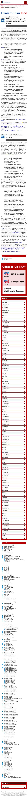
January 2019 (5, 381)
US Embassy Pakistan (8, 711)
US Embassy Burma (7, 659)
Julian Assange (4, 126)
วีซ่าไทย (5, 774)
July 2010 (4, 512)
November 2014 (5, 454)
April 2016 (4, 432)
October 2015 (5, 442)
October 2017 (5, 404)
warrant (16, 127)
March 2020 (4, 360)
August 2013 (5, 475)
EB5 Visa (5, 570)
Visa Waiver (6, 753)
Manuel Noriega (16, 126)
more (25, 122)
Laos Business (6, 596)
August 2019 (5, 370)
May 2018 (4, 394)
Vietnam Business (7, 752)
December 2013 (5, 469)
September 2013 (5, 474)
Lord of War (10, 126)
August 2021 (5, 332)
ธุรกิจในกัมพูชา (6, 762)
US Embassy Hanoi (9, 733)
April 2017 (4, 413)
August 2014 (5, 457)
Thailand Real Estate (8, 634)
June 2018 (4, 393)
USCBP (6, 560)
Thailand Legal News (9, 598)
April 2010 (4, 517)
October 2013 (5, 472)
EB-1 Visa (5, 566)
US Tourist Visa (7, 740)
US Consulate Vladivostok (10, 721)
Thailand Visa (6, 635)
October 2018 (5, 386)
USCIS (5, 751)
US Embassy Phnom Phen (10, 665)
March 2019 (4, 378)
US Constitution (7, 644)
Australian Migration (8, 551)
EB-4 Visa (5, 569)
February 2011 (5, 500)
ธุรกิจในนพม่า (7, 757)
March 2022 (4, 320)
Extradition (3, 59)
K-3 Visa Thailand (7, 587)
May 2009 (4, 535)
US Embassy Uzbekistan (8, 730)
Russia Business (7, 615)
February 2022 (5, 322)
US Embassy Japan (7, 697)
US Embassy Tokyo (7, 728)
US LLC (6, 641)
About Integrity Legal (8, 258)
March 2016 (4, 434)
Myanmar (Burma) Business (9, 608)
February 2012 (5, 485)
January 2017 (5, 418)
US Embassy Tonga (9, 682)
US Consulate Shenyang (10, 673)
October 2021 (5, 328)
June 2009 (4, 533)
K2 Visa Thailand (8, 592)
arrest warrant (15, 123)
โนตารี (5, 775)
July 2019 (4, 371)
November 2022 (5, 307)
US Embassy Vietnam (8, 731)
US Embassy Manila (9, 718)
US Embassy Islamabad (10, 712)
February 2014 (5, 465)
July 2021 (4, 333)
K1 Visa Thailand (7, 591)
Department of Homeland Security (10, 558)
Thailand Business (7, 619)
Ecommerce (6, 571)
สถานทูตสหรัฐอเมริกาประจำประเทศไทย (12, 777)
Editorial (5, 572)
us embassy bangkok (8, 653)
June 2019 (4, 373)
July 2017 (4, 408)
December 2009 (5, 523)
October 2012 (5, 480)
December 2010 (5, 503)
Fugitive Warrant (13, 125)
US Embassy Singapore (8, 723)
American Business (7, 546)
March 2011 (4, 498)
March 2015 (4, 451)
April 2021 (4, 338)
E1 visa (5, 563)
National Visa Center (8, 609)
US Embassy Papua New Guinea (10, 714)
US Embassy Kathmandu (10, 708)
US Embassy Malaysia (8, 700)
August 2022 (5, 312)
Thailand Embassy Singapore (11, 629)
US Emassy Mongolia (8, 648)
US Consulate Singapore (10, 724)
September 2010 (5, 508)
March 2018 (4, 398)
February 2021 (5, 342)
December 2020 (5, 345)
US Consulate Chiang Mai (12, 744)
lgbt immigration (7, 603)
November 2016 (5, 421)
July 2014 (4, 459)
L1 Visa (5, 595)
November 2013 (5, 470)
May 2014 (4, 462)
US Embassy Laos (7, 699)
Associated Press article (9, 154)
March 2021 (4, 340)
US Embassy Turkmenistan (9, 729)
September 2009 (5, 528)
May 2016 (4, 431)
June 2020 (4, 355)
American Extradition (7, 123)
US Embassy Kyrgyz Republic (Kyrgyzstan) (12, 698)
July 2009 (4, 531)
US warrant (13, 249)
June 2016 (4, 429)
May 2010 (4, 515)
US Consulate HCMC (8, 647)
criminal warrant (21, 123)
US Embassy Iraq (7, 696)
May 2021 (4, 337)
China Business (7, 555)
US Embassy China (7, 667)
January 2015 (5, 452)
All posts (4, 785)
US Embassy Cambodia (8, 664)
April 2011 (4, 497)
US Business (6, 639)
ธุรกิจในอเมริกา (8, 769)
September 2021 (5, 330)
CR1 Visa (5, 557)
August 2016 (5, 426)
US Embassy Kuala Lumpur (10, 701)
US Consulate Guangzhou (10, 669)
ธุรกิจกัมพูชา (6, 761)
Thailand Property (7, 633)
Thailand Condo (7, 623)
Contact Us (6, 259)
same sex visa (8, 604)
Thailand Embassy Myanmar (11, 628)
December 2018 (5, 383)
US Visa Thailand (7, 747)
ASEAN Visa (6, 550)
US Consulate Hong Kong (10, 670)
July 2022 (4, 314)
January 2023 (5, 305)
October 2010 (5, 507)
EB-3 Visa (5, 568)
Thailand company (7, 620)
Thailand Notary (7, 632)
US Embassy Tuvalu (9, 683)
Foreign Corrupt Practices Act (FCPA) (11, 577)
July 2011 (4, 492)
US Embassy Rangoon (9, 661)
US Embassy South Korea (9, 726)
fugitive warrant (19, 119)
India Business (6, 581)
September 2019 (5, 368)
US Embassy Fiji (7, 678)
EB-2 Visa (5, 567)
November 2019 (5, 366)
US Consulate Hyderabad (10, 687)
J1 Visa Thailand (7, 586)
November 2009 (5, 525)
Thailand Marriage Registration (10, 631)
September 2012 (5, 482)
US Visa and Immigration (8, 742)
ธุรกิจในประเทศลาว (7, 764)
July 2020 (4, 353)
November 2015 (5, 441)
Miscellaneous (6, 607)
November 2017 (5, 403)
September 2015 (5, 444)
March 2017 (4, 414)
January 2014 (5, 467)
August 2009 (5, 530)
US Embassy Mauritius (8, 704)
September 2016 (5, 424)
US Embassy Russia (7, 720)
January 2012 (5, 487)
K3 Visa (5, 594)
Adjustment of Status (8, 545)
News (5, 610)
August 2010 (5, 510)
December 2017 (5, 401)
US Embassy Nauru (9, 680)
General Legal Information (9, 579)
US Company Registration (10, 640)
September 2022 (5, 310)
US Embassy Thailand (9, 743)
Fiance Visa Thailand (8, 576)
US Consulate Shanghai (10, 672)
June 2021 (4, 335)
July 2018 (4, 391)
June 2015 (4, 449)
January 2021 (5, 343)
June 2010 (4, 513)
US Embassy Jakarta (9, 694)
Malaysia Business (7, 606)
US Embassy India (7, 685)
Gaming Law (6, 578)
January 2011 (5, 502)
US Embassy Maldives (8, 703)
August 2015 (5, 446)
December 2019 (5, 365)
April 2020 (4, 358)
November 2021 (5, 327)
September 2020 (5, 350)
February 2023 (5, 304)
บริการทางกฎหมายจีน (7, 767)
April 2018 (4, 396)
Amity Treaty (7, 621)
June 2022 (4, 315)
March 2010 (4, 518)
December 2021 (5, 325)
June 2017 (4, 409)
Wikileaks (5, 28)
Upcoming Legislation (8, 638)
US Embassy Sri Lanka (8, 727)
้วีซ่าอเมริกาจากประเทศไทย (8, 776)
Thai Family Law (7, 618)
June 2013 (4, 479)
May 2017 (4, 411)
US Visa (5, 741)
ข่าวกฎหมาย (6, 755)
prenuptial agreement (8, 614)
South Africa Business (8, 616)
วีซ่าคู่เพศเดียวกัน (7, 773)
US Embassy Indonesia (8, 693)
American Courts (6, 245)
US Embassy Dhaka (9, 655)
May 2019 (4, 375)
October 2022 (5, 309)
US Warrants (12, 130)
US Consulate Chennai (9, 686)
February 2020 (5, 361)
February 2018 (5, 399)
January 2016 (5, 437)
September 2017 (5, 406)
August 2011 (5, 490)
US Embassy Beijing (9, 676)
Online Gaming (7, 611)
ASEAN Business (7, 549)
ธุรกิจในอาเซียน (6, 765)
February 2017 (5, 416)
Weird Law (6, 754)
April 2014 (4, 464)
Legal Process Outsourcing (9, 602)
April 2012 (4, 484)
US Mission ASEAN (9, 736)
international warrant (21, 125)
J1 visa (5, 585)
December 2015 (5, 439)
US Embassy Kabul (9, 650)
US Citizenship (6, 643)
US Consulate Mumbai (9, 690)
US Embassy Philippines (8, 717)
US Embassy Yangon (9, 662)
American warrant (22, 245)
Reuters (2, 47)
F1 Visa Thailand (7, 575)
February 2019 (5, 380)
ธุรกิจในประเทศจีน (7, 763)
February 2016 (5, 436)
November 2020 (5, 347)
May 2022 (4, 317)
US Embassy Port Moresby (10, 715)
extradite (2, 125)
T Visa (5, 617)
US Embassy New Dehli (10, 691)
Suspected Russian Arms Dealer (7, 248)
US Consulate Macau (9, 671)
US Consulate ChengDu (10, 668)
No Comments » (19, 130)
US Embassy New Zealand (9, 710)
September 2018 (5, 388)
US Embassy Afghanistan (9, 649)
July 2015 (4, 447)
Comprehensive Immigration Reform (11, 556)
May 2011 (4, 495)
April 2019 (4, 376)
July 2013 (4, 477)
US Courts (16, 248)
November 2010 (5, 505)
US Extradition (7, 127)
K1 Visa (5, 588)
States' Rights (8, 645)
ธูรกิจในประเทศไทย (7, 766)
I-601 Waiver (6, 580)
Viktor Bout (12, 127)
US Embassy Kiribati (9, 679)
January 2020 (5, 363)
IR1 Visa (5, 584)
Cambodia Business (7, 554)
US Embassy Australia (8, 652)
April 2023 (4, 302)
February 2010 (5, 520)
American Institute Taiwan (9, 547)
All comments (5, 787)
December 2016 (5, 419)
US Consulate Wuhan (9, 675)
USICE (6, 561)
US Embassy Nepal (7, 707)
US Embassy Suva (9, 681)
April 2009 (4, 536)
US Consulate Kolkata (9, 688)
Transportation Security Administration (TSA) (14, 559)
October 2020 (5, 348)
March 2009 (4, 538)
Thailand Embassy (7, 626)
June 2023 (4, 300)
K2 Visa (6, 589)
